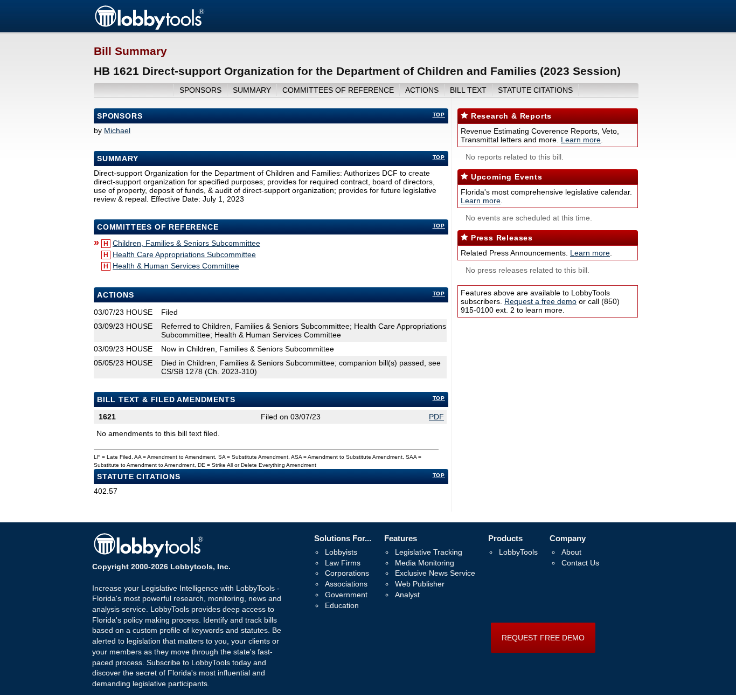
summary (252, 90)
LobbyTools (518, 552)
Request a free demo (540, 301)
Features (400, 538)
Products (505, 538)
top (439, 115)
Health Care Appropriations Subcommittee (184, 254)
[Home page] (149, 28)
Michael (117, 130)
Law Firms (342, 562)
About (571, 552)
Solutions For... (342, 538)
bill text (468, 90)
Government (346, 594)
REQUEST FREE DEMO (543, 637)
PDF (436, 416)
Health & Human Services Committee (176, 265)
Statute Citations (535, 90)
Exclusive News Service (435, 573)
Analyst (407, 594)
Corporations (347, 573)
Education (342, 605)
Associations (346, 583)
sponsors (200, 90)
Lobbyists (341, 552)
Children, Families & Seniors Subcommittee (186, 243)
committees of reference (338, 90)
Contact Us (580, 562)
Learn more (581, 139)
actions (422, 90)
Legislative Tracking (428, 552)
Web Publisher (420, 583)
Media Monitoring (424, 562)
